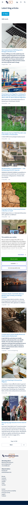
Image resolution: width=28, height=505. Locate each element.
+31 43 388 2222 (6, 466)
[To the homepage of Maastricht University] (9, 2)
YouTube (4, 485)
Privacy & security (6, 492)
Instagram (4, 480)
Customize (13, 263)
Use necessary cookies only (14, 268)
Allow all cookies (14, 259)
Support (3, 494)
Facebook (4, 478)
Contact (3, 489)
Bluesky (3, 476)
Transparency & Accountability (9, 491)
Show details (21, 254)
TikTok (3, 483)
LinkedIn (4, 481)
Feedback (4, 496)
